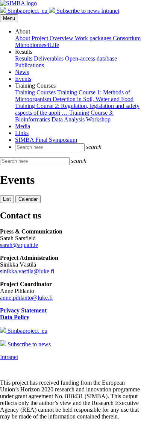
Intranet (110, 11)
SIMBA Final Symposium (46, 139)
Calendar (28, 199)
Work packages (94, 38)
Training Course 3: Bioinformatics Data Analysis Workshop (64, 116)
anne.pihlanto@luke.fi (26, 297)
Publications (29, 65)
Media (22, 126)
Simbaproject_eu (27, 11)
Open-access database (91, 58)
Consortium (127, 38)
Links (22, 133)
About (23, 38)
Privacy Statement (23, 310)
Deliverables (49, 58)
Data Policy (14, 317)
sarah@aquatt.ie (19, 245)
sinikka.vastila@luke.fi (27, 271)
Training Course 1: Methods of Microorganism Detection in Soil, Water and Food (74, 95)
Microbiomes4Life (37, 45)
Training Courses (36, 92)
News (22, 72)
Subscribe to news (78, 11)
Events (23, 79)
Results (24, 58)
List (7, 199)
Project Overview (53, 38)
